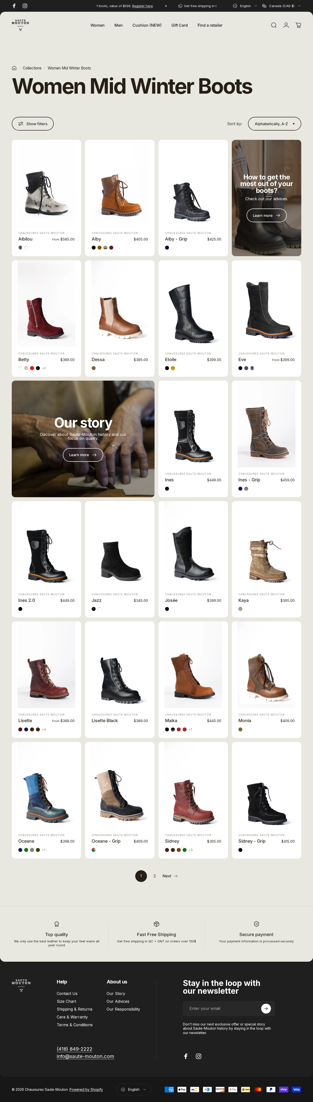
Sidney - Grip (252, 841)
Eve (242, 359)
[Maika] (193, 664)
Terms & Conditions (75, 1024)
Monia (244, 720)
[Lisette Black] (120, 664)
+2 (44, 368)
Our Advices (118, 1001)
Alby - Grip (176, 239)
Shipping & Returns (74, 1009)
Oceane (26, 841)
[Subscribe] (266, 1009)
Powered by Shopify (86, 1089)
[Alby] (120, 183)
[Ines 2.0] (46, 544)
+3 (191, 850)
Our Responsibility (123, 1009)
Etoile (170, 359)
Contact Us (67, 993)
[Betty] (46, 303)
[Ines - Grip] (266, 424)
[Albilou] (46, 183)
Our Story (116, 993)
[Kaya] (266, 544)
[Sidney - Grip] (266, 785)
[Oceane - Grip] (120, 785)
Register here (126, 6)
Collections (32, 68)
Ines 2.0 (26, 600)
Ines (169, 479)
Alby (96, 239)
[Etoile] (193, 303)
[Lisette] (46, 664)
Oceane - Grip (106, 841)
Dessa (98, 359)
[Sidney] (193, 785)
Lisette (25, 720)
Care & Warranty (72, 1016)
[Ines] (193, 424)
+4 (44, 729)
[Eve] (266, 303)
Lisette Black (105, 720)
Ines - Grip (249, 479)
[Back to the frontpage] (14, 68)
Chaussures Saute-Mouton (41, 232)
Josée (171, 600)
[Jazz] (120, 544)
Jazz (96, 600)
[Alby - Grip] (193, 183)
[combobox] (245, 6)
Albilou (25, 239)
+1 (190, 729)
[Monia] (266, 664)
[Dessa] (120, 303)
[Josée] (193, 544)
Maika (171, 720)
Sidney (172, 841)
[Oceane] (46, 785)
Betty (23, 359)
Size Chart (66, 1001)
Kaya (243, 600)
